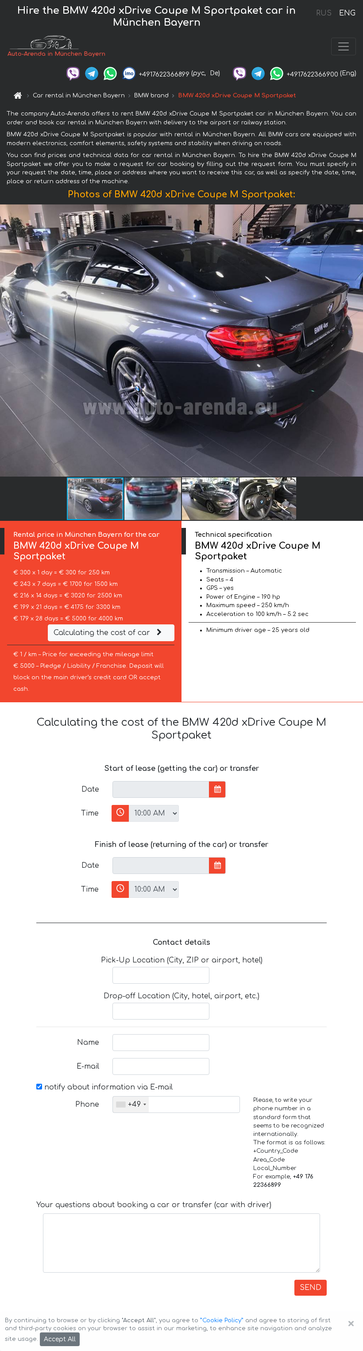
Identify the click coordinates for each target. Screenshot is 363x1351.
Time (90, 813)
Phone (87, 1105)
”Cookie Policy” (221, 1320)
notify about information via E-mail (107, 1087)
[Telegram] (91, 73)
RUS (324, 13)
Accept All (60, 1339)
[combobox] (131, 1104)
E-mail (88, 1066)
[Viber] (73, 73)
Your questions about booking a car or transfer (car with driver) (153, 1205)
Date (90, 789)
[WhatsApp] (110, 73)
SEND (310, 1288)
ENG (347, 13)
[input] (160, 789)
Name (88, 1043)
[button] (355, 341)
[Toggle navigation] (343, 46)
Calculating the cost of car (103, 633)
